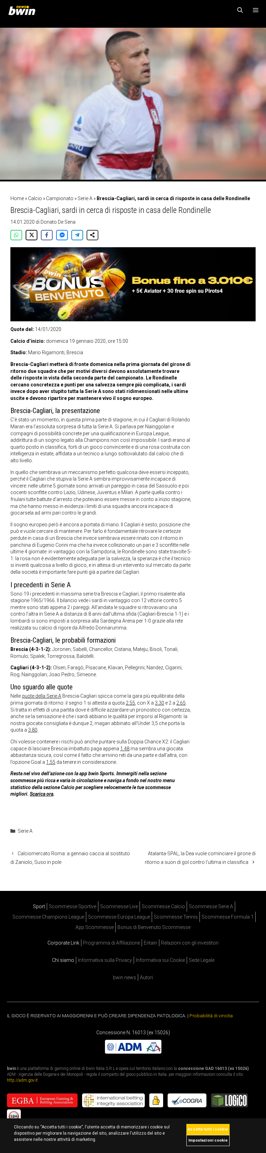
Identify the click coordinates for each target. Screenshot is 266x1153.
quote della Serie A (41, 696)
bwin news (124, 977)
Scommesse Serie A (211, 906)
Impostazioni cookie (208, 1140)
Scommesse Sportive (72, 906)
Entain (150, 943)
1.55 (50, 762)
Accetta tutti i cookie (208, 1129)
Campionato (59, 198)
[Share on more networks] (92, 235)
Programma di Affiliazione (111, 943)
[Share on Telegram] (77, 235)
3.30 (159, 703)
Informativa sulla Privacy (105, 960)
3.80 (32, 730)
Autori (146, 977)
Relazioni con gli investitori (190, 943)
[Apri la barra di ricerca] (240, 10)
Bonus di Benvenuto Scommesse (153, 927)
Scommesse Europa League (119, 917)
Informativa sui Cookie (160, 960)
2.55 (130, 703)
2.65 (181, 703)
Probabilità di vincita (211, 1015)
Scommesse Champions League (48, 917)
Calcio (35, 198)
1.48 (125, 748)
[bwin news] (23, 10)
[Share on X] (31, 235)
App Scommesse (95, 927)
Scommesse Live (119, 906)
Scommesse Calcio (163, 906)
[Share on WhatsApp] (16, 235)
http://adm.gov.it (22, 1080)
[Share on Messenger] (62, 235)
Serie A (85, 198)
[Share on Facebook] (47, 235)
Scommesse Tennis (176, 917)
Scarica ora (41, 794)
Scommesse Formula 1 (228, 917)
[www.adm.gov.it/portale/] (133, 1052)
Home (17, 198)
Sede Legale (201, 960)
